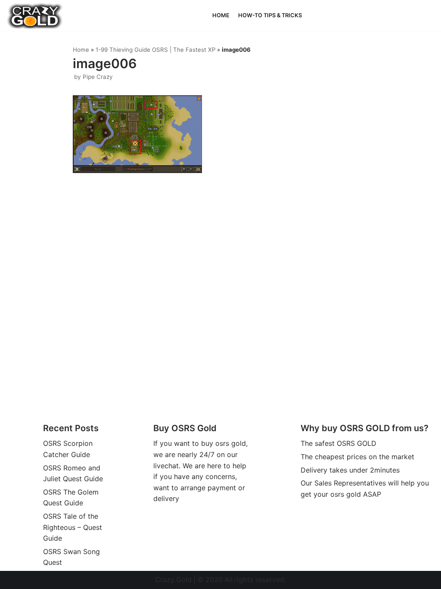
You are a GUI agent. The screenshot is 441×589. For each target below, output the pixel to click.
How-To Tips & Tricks (270, 15)
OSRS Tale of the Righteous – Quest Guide (72, 527)
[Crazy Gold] (34, 15)
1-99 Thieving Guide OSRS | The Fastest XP (155, 49)
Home (221, 15)
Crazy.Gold (173, 579)
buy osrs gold (223, 443)
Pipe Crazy (98, 76)
